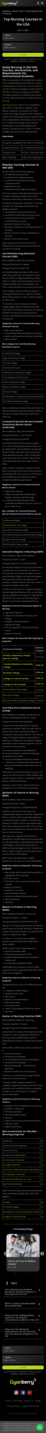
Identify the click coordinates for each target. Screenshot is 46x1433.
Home (8, 1400)
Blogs (38, 1400)
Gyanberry (6, 11)
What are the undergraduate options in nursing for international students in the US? (22, 1317)
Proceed (23, 55)
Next (41, 1253)
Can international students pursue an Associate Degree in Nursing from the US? (20, 1291)
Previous (5, 1253)
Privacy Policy (13, 1406)
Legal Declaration (30, 1406)
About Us (28, 1400)
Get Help (17, 1400)
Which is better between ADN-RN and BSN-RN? (20, 1304)
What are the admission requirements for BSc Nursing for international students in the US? (21, 1332)
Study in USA (18, 11)
